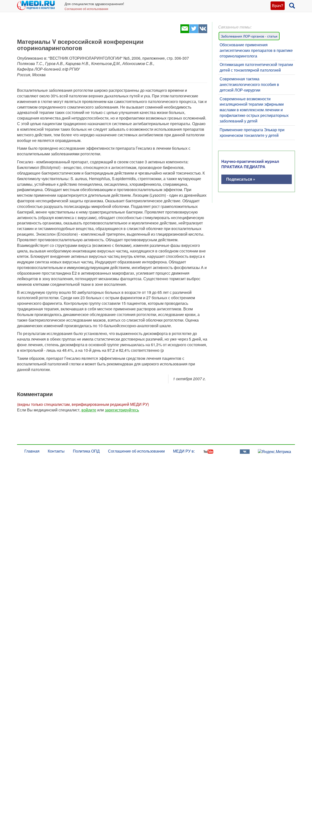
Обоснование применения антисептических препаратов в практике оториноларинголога (256, 50)
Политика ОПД (86, 451)
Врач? (277, 5)
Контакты (56, 451)
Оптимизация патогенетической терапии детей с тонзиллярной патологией (256, 67)
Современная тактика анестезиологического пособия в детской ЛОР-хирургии (249, 84)
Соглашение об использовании (86, 9)
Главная (31, 451)
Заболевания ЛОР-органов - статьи (249, 36)
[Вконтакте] (202, 31)
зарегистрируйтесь (122, 410)
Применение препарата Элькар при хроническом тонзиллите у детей (252, 132)
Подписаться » (240, 179)
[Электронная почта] (184, 31)
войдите (88, 410)
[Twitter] (193, 31)
